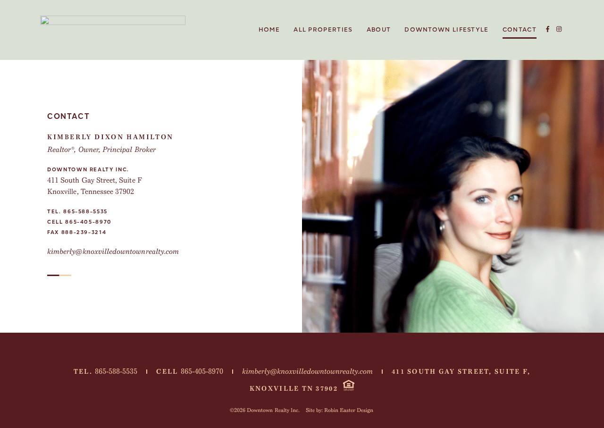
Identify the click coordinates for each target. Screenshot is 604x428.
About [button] (379, 29)
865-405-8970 (88, 222)
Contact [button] (520, 29)
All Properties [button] (323, 29)
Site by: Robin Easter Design (339, 410)
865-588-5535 (85, 211)
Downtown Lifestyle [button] (446, 29)
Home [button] (269, 29)
